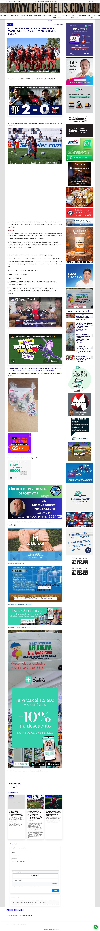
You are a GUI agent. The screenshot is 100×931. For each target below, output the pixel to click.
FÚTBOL (29, 15)
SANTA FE (23, 16)
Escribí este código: (17, 872)
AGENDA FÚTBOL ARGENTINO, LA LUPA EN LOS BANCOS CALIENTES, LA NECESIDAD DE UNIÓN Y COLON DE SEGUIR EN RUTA (35, 815)
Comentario (14, 858)
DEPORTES (66, 15)
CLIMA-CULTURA (74, 16)
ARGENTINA (15, 15)
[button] (90, 1)
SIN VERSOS (90, 16)
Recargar (54, 883)
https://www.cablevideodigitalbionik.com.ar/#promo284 (23, 458)
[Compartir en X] (14, 787)
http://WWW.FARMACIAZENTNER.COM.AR (22, 627)
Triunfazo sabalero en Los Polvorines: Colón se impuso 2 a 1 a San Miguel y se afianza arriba (53, 813)
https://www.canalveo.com (16, 454)
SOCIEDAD (37, 15)
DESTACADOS (46, 15)
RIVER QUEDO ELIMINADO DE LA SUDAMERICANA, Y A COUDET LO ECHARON (16, 813)
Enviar (55, 890)
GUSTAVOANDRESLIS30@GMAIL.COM (29, 522)
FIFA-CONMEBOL (57, 16)
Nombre (13, 852)
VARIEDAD (82, 15)
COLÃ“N (50, 20)
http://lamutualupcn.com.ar (16, 563)
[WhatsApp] (92, 1)
